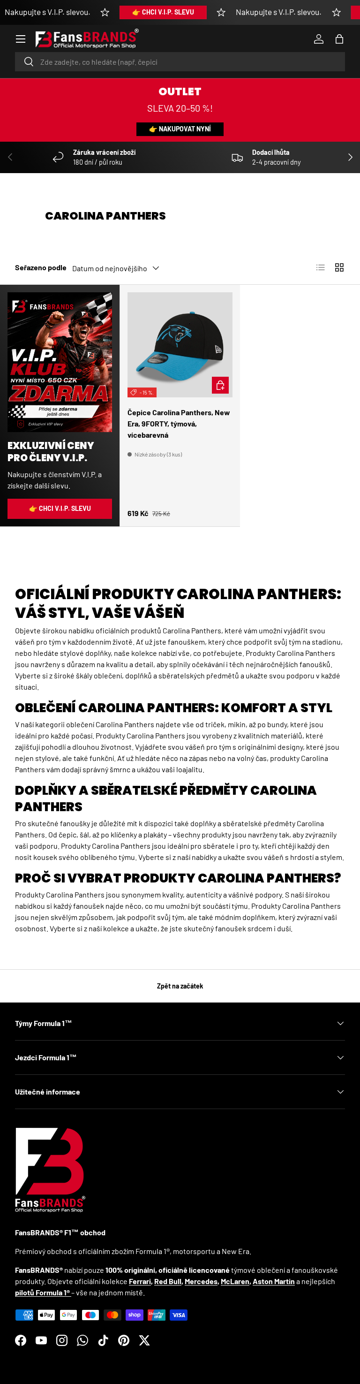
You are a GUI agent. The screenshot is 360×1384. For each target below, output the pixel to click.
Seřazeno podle (41, 267)
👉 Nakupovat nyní (180, 129)
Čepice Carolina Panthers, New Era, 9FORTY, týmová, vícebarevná (179, 423)
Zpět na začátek (180, 986)
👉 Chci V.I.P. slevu (163, 12)
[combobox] (180, 61)
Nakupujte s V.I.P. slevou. (47, 11)
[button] (339, 39)
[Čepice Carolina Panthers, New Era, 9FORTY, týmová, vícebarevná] (180, 344)
